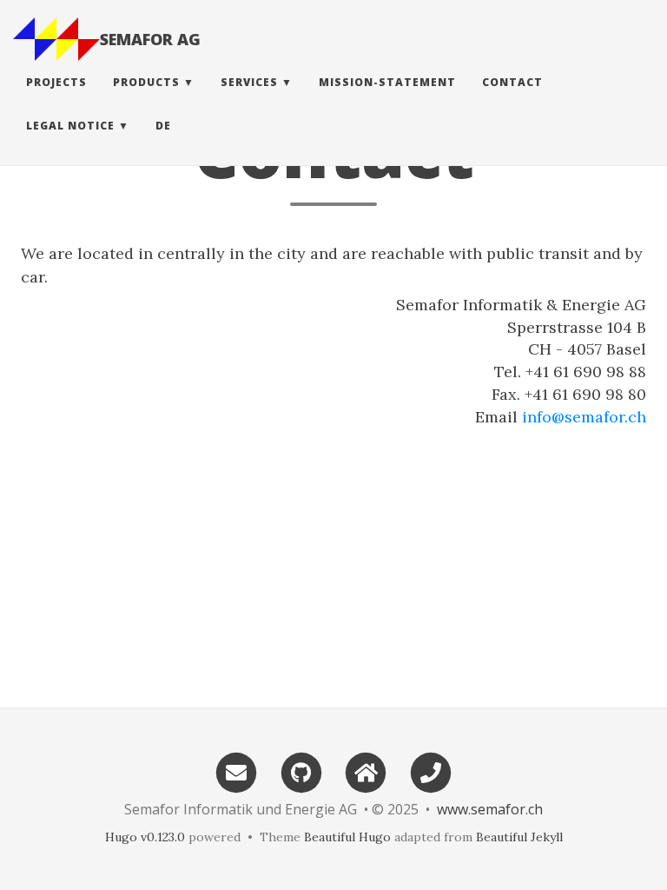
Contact (512, 82)
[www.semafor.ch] (56, 39)
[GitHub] (301, 771)
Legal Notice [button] (70, 125)
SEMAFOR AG (150, 39)
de (163, 125)
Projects (56, 82)
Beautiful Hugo (347, 837)
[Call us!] (431, 771)
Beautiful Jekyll (519, 837)
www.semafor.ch (490, 809)
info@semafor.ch (584, 417)
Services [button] (249, 82)
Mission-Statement (387, 82)
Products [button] (146, 82)
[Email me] (236, 771)
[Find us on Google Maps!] (366, 771)
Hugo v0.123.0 (145, 837)
